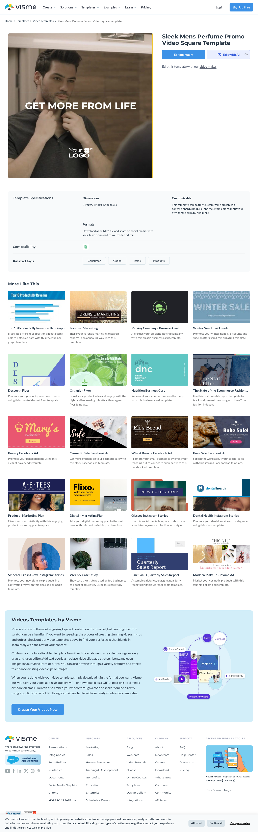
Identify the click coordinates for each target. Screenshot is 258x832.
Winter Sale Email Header (211, 328)
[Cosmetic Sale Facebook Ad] (98, 432)
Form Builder (57, 762)
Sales (89, 754)
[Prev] (44, 105)
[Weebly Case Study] (98, 554)
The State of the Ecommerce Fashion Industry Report (219, 390)
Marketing (93, 747)
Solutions (66, 7)
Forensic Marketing (84, 328)
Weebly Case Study (84, 575)
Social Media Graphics (63, 785)
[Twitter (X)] (26, 770)
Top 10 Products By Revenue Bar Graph (36, 328)
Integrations (135, 800)
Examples (110, 7)
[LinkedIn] (19, 770)
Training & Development (102, 770)
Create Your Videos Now (37, 709)
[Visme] (20, 7)
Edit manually (183, 54)
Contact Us (187, 762)
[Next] (117, 105)
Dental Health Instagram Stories (216, 515)
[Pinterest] (38, 770)
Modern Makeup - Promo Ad (213, 575)
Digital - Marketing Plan (86, 515)
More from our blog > (219, 790)
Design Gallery (136, 792)
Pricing (146, 7)
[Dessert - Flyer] (36, 370)
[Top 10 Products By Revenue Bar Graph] (36, 307)
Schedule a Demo (97, 800)
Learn (129, 7)
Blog (130, 747)
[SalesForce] (23, 759)
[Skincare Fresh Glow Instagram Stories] (36, 554)
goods (117, 260)
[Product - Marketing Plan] (36, 495)
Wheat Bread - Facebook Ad (151, 453)
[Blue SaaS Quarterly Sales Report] (159, 554)
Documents (56, 777)
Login (220, 7)
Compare (161, 785)
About (159, 747)
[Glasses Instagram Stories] (159, 495)
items (137, 260)
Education (93, 785)
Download (162, 770)
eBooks (131, 770)
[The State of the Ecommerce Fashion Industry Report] (221, 370)
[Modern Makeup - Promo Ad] (221, 554)
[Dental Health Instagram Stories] (221, 495)
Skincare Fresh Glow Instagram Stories (36, 575)
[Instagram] (32, 770)
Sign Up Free (241, 7)
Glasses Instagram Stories (149, 515)
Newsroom (162, 754)
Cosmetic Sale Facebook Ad (89, 453)
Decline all (216, 823)
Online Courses (137, 777)
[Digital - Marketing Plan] (98, 495)
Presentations (58, 747)
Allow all (196, 823)
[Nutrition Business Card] (159, 370)
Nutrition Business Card (148, 390)
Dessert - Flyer (19, 390)
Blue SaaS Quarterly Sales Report (155, 575)
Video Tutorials (136, 762)
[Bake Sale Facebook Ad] (221, 432)
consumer (94, 260)
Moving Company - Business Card (155, 328)
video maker (208, 66)
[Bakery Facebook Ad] (36, 432)
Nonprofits (93, 777)
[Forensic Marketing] (98, 307)
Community (163, 792)
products (159, 260)
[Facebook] (14, 770)
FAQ (182, 747)
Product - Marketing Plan (26, 515)
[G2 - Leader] (30, 812)
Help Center (188, 754)
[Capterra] (14, 812)
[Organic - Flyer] (98, 370)
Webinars (133, 754)
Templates (88, 7)
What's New (163, 777)
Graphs (53, 792)
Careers (160, 762)
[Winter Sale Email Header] (221, 307)
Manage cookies (240, 823)
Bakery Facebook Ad (23, 453)
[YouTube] (7, 770)
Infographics (57, 754)
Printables (55, 770)
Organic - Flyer (80, 390)
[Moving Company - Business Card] (159, 307)
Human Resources (98, 762)
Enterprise (93, 792)
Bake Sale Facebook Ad (209, 453)
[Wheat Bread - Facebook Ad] (159, 432)
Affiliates (160, 800)
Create (47, 7)
